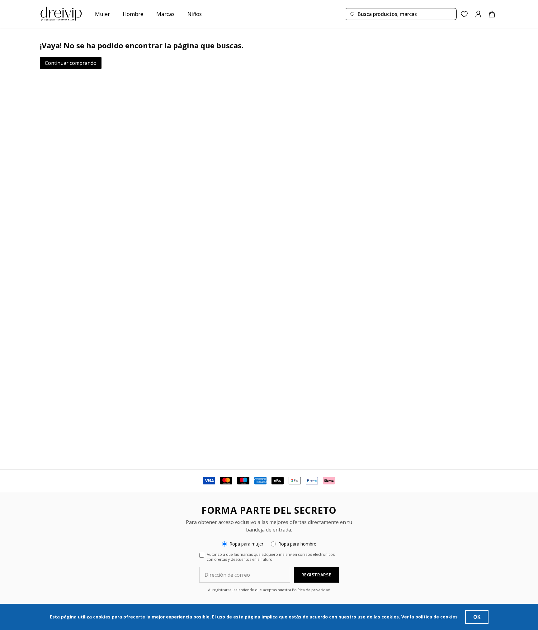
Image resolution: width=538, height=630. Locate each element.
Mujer (102, 13)
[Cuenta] (478, 14)
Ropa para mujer (246, 544)
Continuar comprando (71, 63)
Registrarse (316, 575)
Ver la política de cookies (429, 617)
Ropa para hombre (297, 544)
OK (476, 616)
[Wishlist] (464, 14)
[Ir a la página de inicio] (61, 14)
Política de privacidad (311, 590)
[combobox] (401, 14)
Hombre (133, 13)
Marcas (165, 13)
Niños (194, 13)
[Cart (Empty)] (492, 14)
